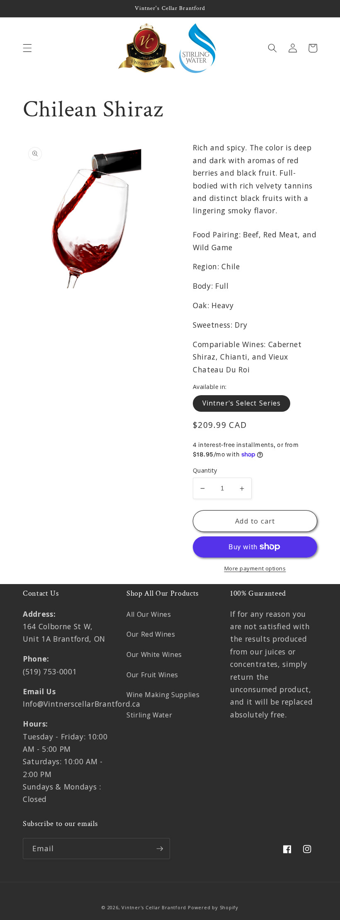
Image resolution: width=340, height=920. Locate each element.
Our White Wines (154, 654)
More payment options (255, 568)
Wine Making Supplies (162, 695)
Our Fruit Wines (152, 675)
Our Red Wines (150, 634)
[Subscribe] (160, 849)
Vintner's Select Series (241, 403)
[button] (27, 48)
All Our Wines (148, 614)
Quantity (205, 470)
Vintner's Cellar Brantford (153, 907)
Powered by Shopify (213, 907)
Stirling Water (149, 715)
